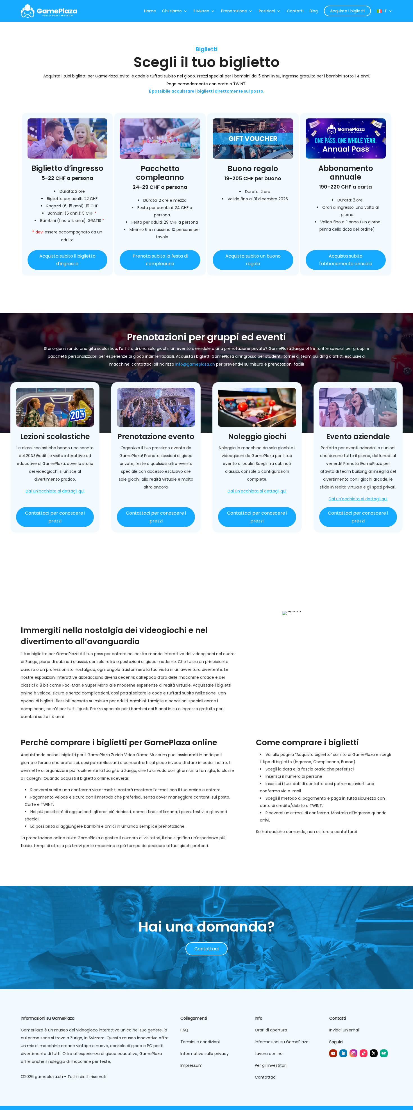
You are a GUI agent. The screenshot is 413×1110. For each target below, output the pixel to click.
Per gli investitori (271, 1065)
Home (150, 11)
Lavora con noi (269, 1053)
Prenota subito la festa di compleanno (160, 260)
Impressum (191, 1065)
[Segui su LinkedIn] (343, 1053)
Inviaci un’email (344, 1030)
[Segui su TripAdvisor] (384, 1053)
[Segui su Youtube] (333, 1053)
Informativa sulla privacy (204, 1053)
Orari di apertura (271, 1030)
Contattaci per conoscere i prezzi (55, 517)
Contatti (295, 11)
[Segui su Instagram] (353, 1053)
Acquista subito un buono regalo (253, 260)
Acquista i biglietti (347, 11)
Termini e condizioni (200, 1042)
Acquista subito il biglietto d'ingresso (67, 260)
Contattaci (206, 949)
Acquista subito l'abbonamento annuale (345, 260)
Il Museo (201, 11)
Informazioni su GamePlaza (281, 1042)
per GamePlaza (103, 76)
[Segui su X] (374, 1053)
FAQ (184, 1030)
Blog (314, 11)
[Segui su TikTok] (363, 1053)
